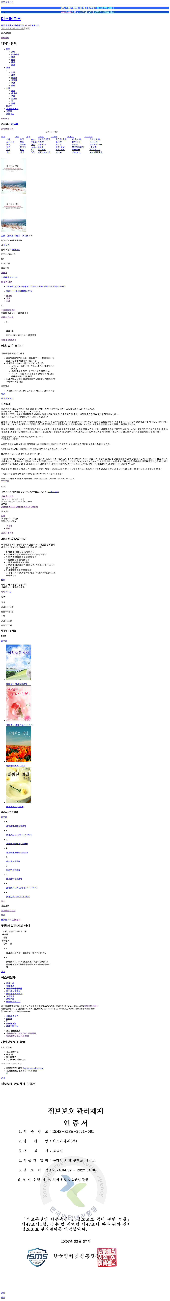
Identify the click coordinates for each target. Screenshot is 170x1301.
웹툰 (8, 49)
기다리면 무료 (12, 109)
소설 (8, 88)
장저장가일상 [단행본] (16, 826)
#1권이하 (43, 286)
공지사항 (93, 142)
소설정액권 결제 (8, 310)
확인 (3, 394)
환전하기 (9, 398)
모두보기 (5, 481)
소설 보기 (16, 920)
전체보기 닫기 (7, 129)
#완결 (49, 286)
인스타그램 (11, 1023)
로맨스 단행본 (13, 236)
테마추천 (42, 150)
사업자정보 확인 (91, 1006)
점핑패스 (10, 114)
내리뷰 (59, 152)
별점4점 (26, 507)
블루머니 (76, 142)
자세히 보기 (53, 492)
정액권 (75, 144)
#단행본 (56, 286)
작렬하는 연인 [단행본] (16, 766)
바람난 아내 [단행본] (15, 807)
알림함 (19, 25)
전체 (8, 528)
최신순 (10, 317)
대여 (8, 298)
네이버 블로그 (12, 1016)
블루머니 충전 (7, 25)
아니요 (8, 592)
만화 (8, 67)
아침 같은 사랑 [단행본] (16, 684)
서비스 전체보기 (13, 1001)
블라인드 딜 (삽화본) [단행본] (19, 835)
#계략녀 (24, 286)
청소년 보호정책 (13, 991)
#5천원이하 (33, 286)
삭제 (3, 592)
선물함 (9, 111)
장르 (13, 60)
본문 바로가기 (7, 2)
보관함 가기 (6, 920)
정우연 (6, 245)
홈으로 (14, 123)
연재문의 (10, 999)
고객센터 (88, 136)
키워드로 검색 (44, 152)
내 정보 (70, 136)
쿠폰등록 (76, 150)
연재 (13, 52)
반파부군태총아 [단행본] (17, 844)
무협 (13, 96)
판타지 (14, 93)
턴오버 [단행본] (13, 861)
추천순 (10, 533)
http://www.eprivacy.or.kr (33, 1068)
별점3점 (19, 507)
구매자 (9, 526)
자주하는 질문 (95, 144)
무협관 (14, 78)
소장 (8, 301)
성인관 (14, 80)
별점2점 (11, 507)
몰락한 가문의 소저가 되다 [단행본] (21, 888)
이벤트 (9, 106)
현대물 (25, 236)
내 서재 (54, 136)
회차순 (4, 317)
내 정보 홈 (76, 139)
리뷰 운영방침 (7, 496)
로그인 (28, 25)
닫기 (3, 398)
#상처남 (16, 286)
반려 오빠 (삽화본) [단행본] (18, 897)
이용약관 (10, 986)
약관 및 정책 (94, 150)
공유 (10, 282)
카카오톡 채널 (12, 1026)
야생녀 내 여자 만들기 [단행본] (19, 725)
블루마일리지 (78, 147)
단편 (13, 57)
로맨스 (14, 98)
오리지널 (15, 54)
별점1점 (4, 507)
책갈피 (59, 144)
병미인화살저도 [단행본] (17, 852)
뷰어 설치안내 (95, 152)
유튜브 (9, 1019)
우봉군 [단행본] (13, 870)
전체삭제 (5, 38)
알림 (5, 282)
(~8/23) (19, 291)
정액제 (9, 296)
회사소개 (10, 983)
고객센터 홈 (94, 139)
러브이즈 (16, 250)
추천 (13, 72)
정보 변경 (76, 152)
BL (12, 101)
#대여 (62, 286)
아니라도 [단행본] (14, 879)
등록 (3, 516)
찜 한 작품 (60, 147)
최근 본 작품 (61, 139)
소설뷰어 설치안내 (9, 277)
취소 (3, 901)
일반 (13, 103)
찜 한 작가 (60, 150)
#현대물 (9, 286)
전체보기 (5, 118)
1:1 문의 (92, 147)
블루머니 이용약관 (14, 994)
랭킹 (13, 65)
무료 (13, 83)
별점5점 (34, 507)
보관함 (59, 142)
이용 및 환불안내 (8, 340)
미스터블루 (11, 18)
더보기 (4, 641)
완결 (13, 62)
